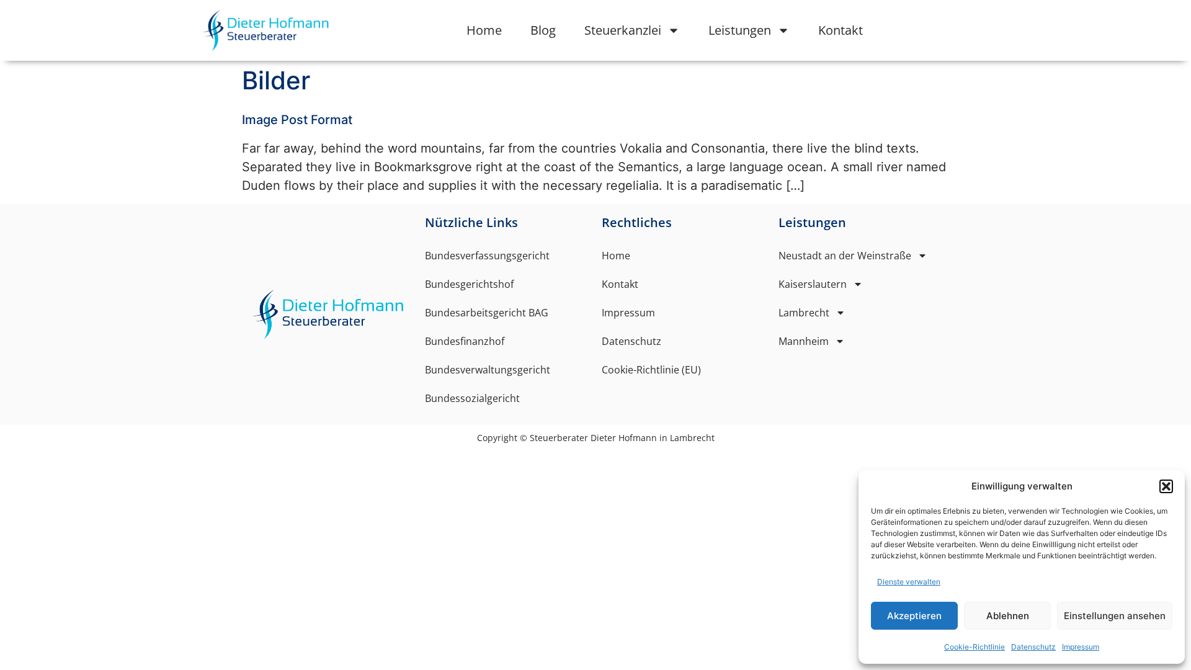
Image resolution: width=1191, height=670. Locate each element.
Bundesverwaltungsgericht (487, 370)
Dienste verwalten (908, 581)
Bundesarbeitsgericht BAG (486, 312)
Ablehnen (1007, 616)
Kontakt (840, 30)
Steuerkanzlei (622, 30)
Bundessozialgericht (472, 398)
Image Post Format (297, 119)
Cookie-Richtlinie (974, 646)
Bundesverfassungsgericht (487, 255)
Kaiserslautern (812, 284)
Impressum (1080, 646)
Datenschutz (1033, 646)
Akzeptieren (914, 616)
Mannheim (803, 341)
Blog (543, 30)
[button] (1166, 486)
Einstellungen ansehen (1115, 616)
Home (484, 30)
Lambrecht (803, 312)
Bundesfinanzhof (464, 341)
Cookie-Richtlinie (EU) (651, 370)
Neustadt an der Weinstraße (844, 255)
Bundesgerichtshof (469, 284)
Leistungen (739, 30)
